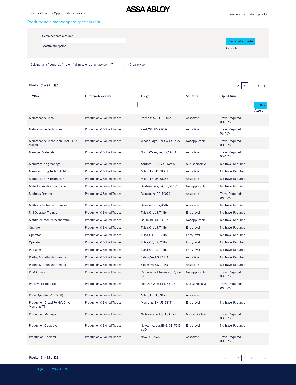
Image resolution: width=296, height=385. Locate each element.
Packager (35, 250)
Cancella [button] (232, 48)
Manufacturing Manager (45, 164)
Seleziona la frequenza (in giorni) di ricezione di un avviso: (69, 64)
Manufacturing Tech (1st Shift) (49, 171)
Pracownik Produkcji (42, 284)
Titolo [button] (33, 96)
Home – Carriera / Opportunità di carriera (57, 13)
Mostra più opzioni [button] (54, 46)
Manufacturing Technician (46, 179)
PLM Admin (37, 272)
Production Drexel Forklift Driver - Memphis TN (51, 304)
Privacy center (58, 369)
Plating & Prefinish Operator (47, 257)
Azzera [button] (258, 110)
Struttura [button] (192, 96)
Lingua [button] (234, 14)
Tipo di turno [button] (228, 96)
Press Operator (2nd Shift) (46, 295)
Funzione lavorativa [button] (98, 96)
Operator (35, 227)
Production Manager (42, 314)
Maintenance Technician (45, 129)
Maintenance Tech (41, 118)
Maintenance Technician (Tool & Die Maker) (53, 143)
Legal (40, 369)
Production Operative (43, 325)
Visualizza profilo (255, 14)
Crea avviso (137, 64)
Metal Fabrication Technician (48, 186)
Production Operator (42, 337)
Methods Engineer (41, 194)
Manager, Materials (41, 152)
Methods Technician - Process (49, 205)
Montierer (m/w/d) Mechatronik (49, 220)
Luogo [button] (145, 96)
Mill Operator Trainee (43, 212)
